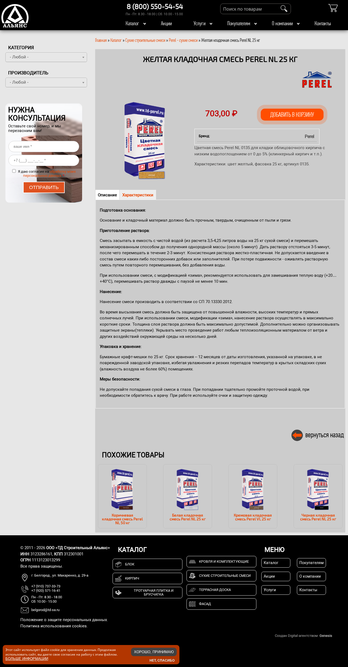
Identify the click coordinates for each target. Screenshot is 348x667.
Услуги (200, 23)
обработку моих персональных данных (49, 173)
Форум (338, 636)
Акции (166, 23)
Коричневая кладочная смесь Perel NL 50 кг (122, 519)
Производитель (28, 72)
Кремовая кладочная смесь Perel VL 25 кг (253, 517)
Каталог (132, 23)
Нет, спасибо (162, 660)
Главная (101, 40)
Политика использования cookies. (54, 626)
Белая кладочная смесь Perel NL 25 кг (188, 517)
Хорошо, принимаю (154, 652)
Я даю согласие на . (47, 173)
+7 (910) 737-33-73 (45, 586)
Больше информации (26, 658)
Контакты (323, 23)
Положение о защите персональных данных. (64, 619)
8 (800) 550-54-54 (155, 6)
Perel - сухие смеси (183, 40)
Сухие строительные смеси (145, 40)
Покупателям (238, 23)
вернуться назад (324, 434)
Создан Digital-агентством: (303, 636)
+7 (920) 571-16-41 (45, 591)
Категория (21, 47)
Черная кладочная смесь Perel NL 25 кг (318, 517)
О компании (282, 23)
